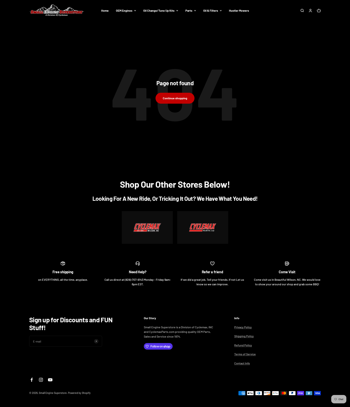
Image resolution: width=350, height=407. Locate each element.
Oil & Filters (210, 10)
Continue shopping (175, 98)
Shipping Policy (244, 336)
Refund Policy (243, 345)
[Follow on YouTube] (50, 379)
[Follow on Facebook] (31, 379)
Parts (188, 10)
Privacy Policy (243, 327)
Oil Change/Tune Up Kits (158, 10)
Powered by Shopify (79, 392)
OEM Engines (124, 10)
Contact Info (242, 363)
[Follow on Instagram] (40, 379)
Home (105, 10)
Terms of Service (245, 354)
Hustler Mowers (239, 10)
